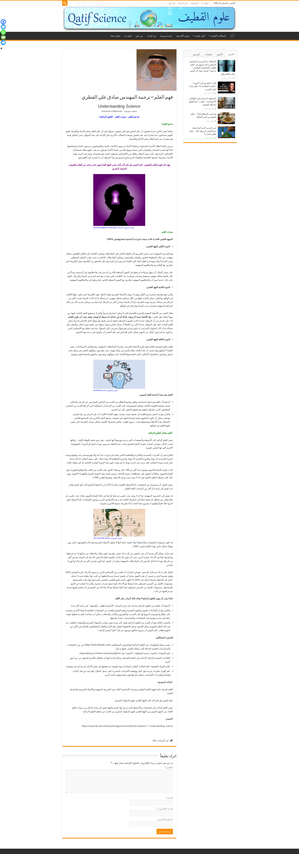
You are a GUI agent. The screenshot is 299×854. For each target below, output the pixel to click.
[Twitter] (3, 27)
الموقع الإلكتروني (165, 819)
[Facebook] (3, 21)
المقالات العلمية (218, 36)
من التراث (151, 36)
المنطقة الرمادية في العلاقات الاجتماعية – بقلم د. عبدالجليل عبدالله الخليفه (202, 101)
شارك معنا (183, 3)
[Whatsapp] (3, 32)
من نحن (171, 3)
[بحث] (64, 3)
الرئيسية (194, 3)
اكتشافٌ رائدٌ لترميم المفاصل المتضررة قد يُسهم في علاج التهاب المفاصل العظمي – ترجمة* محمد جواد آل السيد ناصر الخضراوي (212, 67)
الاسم (169, 798)
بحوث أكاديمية (182, 36)
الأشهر (220, 54)
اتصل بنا (205, 3)
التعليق (169, 767)
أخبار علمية (200, 36)
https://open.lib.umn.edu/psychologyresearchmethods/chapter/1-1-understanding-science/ (127, 726)
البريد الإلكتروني (164, 808)
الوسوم (196, 54)
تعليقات (208, 54)
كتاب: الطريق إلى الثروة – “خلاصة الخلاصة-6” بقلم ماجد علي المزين (202, 86)
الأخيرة (231, 54)
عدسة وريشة (166, 36)
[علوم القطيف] (149, 19)
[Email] (3, 37)
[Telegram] (3, 42)
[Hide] (1, 48)
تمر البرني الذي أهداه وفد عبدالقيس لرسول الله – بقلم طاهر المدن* (202, 131)
